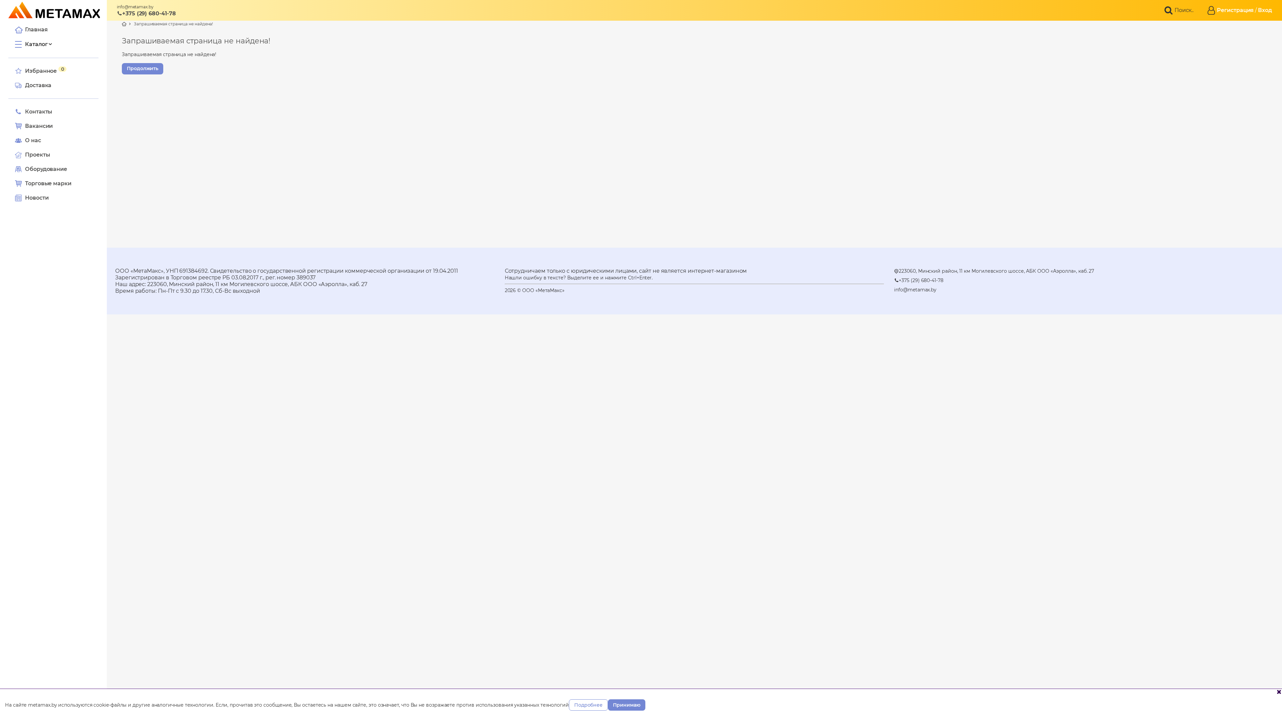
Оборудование (46, 169)
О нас (33, 140)
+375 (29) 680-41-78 (149, 13)
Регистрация (1235, 10)
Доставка (38, 85)
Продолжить (142, 68)
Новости (36, 198)
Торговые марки (48, 183)
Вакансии (39, 126)
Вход (1265, 10)
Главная (36, 29)
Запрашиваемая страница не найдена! (173, 23)
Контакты (38, 111)
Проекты (37, 155)
